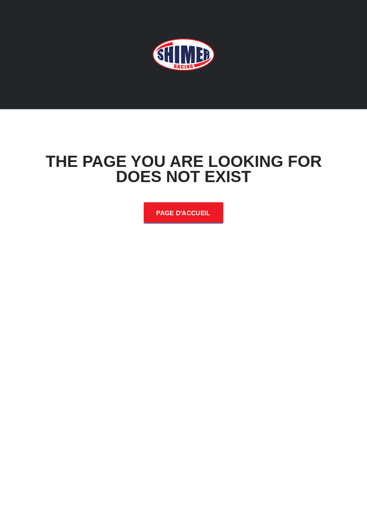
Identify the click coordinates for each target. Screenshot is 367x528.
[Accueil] (183, 54)
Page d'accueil (183, 213)
